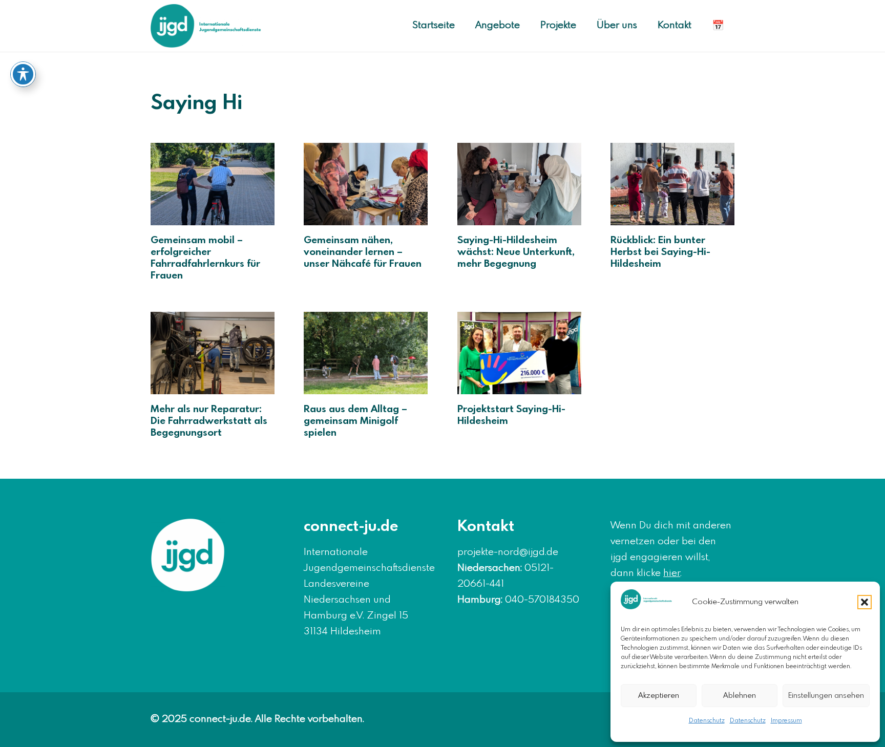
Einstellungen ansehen (826, 696)
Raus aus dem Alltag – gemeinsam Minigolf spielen (355, 421)
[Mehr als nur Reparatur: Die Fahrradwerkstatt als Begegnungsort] (213, 353)
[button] (864, 602)
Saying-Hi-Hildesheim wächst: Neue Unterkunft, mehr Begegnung (516, 252)
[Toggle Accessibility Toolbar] (23, 74)
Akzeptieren (658, 696)
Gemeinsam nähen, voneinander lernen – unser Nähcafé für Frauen (363, 252)
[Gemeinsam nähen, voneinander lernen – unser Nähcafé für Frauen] (366, 184)
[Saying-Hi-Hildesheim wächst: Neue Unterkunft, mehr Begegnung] (519, 184)
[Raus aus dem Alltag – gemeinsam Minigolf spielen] (366, 353)
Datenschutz (707, 721)
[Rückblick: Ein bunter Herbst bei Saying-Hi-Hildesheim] (672, 184)
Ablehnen (739, 696)
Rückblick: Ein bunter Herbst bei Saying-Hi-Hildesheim (660, 252)
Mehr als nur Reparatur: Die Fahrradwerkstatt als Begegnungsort (209, 421)
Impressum (786, 721)
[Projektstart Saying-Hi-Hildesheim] (519, 353)
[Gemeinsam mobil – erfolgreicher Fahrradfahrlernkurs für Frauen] (213, 184)
